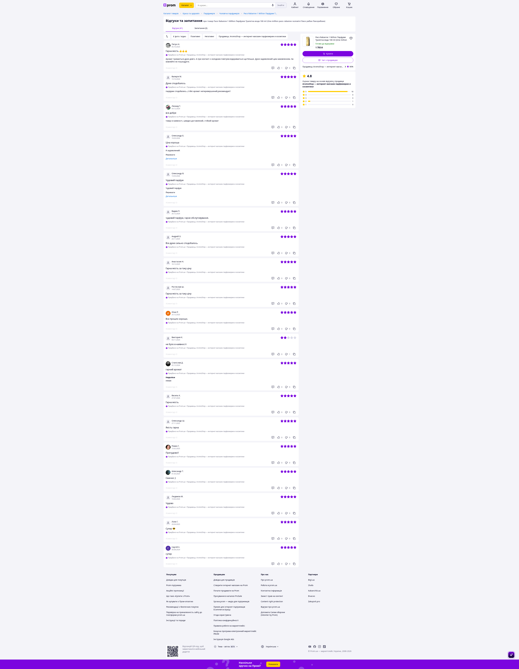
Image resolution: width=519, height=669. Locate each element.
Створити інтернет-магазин (227, 585)
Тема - (224, 646)
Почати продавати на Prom (226, 590)
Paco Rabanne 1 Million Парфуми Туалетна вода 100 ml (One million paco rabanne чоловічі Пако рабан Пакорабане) (260, 13)
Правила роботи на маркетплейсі (229, 625)
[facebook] (314, 646)
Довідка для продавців (224, 580)
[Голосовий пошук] (272, 5)
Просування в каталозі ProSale (228, 596)
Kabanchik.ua (314, 590)
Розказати (273, 664)
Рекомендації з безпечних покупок (182, 607)
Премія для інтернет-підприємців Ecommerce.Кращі (229, 608)
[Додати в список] (351, 38)
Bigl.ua (311, 580)
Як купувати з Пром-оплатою (179, 601)
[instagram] (319, 646)
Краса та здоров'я (191, 13)
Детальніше (171, 158)
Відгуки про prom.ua (270, 607)
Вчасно (311, 596)
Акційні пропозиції (175, 590)
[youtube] (309, 646)
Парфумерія (209, 13)
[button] (327, 53)
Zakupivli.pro (314, 601)
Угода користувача (222, 615)
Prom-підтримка (173, 585)
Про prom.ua (267, 580)
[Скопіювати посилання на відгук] (294, 68)
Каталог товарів (171, 13)
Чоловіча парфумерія (229, 13)
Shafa (310, 585)
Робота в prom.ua (269, 585)
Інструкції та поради (175, 620)
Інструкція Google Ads (224, 639)
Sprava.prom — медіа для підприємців (231, 601)
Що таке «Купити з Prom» (178, 596)
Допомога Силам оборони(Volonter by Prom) (273, 613)
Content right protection (272, 601)
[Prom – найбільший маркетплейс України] (169, 5)
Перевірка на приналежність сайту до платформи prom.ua (184, 613)
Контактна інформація (271, 590)
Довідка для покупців (176, 580)
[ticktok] (324, 646)
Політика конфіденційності (226, 620)
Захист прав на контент (272, 596)
